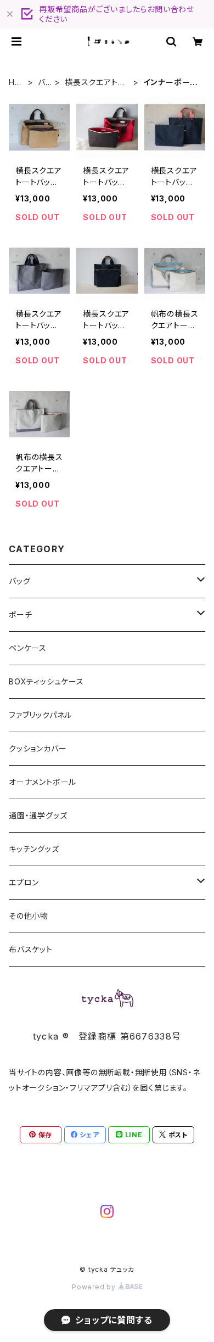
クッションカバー (37, 748)
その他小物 (28, 915)
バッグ (45, 82)
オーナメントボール (42, 782)
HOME (15, 82)
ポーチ (20, 614)
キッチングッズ (34, 849)
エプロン (24, 882)
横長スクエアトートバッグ (95, 82)
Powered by (95, 1287)
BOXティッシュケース (46, 681)
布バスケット (31, 949)
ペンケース (28, 648)
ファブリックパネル (40, 715)
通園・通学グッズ (38, 815)
